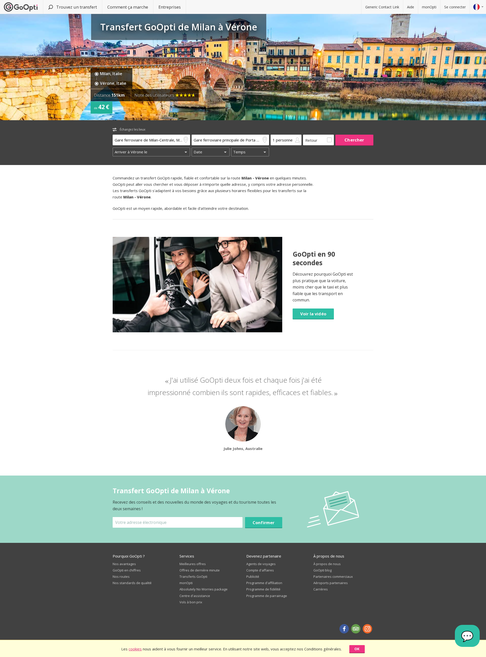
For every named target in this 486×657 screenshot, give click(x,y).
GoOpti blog (322, 570)
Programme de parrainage (266, 595)
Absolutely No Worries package (203, 589)
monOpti (429, 7)
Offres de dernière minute (199, 570)
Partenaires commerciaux (333, 576)
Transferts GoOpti (193, 576)
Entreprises (169, 7)
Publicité (252, 576)
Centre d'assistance (194, 595)
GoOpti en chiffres (127, 570)
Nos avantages (124, 564)
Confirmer (264, 522)
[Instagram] (367, 628)
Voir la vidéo (313, 314)
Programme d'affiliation (264, 583)
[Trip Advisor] (355, 628)
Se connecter (455, 7)
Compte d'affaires (260, 570)
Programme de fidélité (263, 589)
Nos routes (121, 576)
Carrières (320, 589)
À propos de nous (327, 564)
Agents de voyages (261, 564)
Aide (410, 7)
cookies (135, 648)
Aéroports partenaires (330, 583)
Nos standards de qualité (132, 583)
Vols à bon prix (190, 602)
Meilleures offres (192, 564)
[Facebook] (344, 628)
